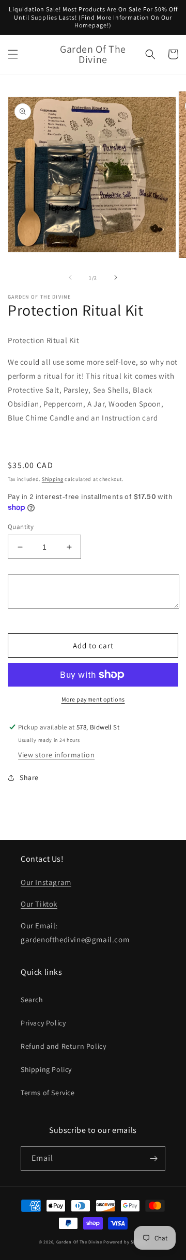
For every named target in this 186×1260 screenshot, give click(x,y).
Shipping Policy (46, 1069)
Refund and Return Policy (63, 1046)
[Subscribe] (153, 1158)
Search (32, 999)
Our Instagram (46, 882)
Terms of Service (48, 1092)
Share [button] (29, 777)
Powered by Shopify (125, 1242)
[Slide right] (115, 277)
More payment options (93, 699)
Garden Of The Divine (79, 1242)
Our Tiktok (39, 904)
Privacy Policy (43, 1023)
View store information (56, 754)
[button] (13, 54)
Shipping (53, 479)
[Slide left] (70, 277)
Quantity (21, 526)
